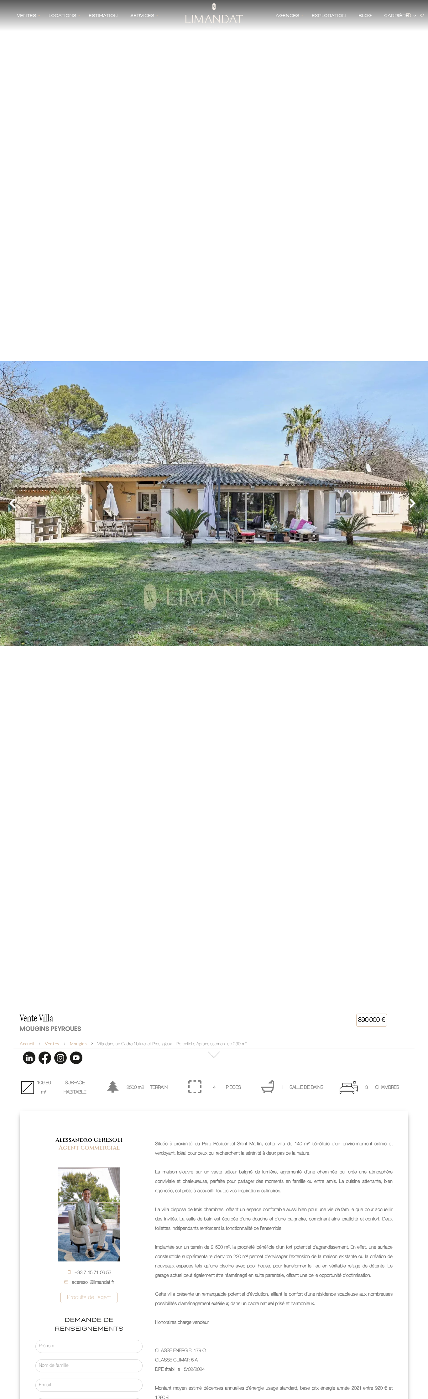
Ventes (52, 1043)
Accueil (27, 1043)
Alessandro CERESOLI (89, 1140)
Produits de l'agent (89, 1297)
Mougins (78, 1043)
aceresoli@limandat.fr (93, 1282)
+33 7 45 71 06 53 (93, 1273)
